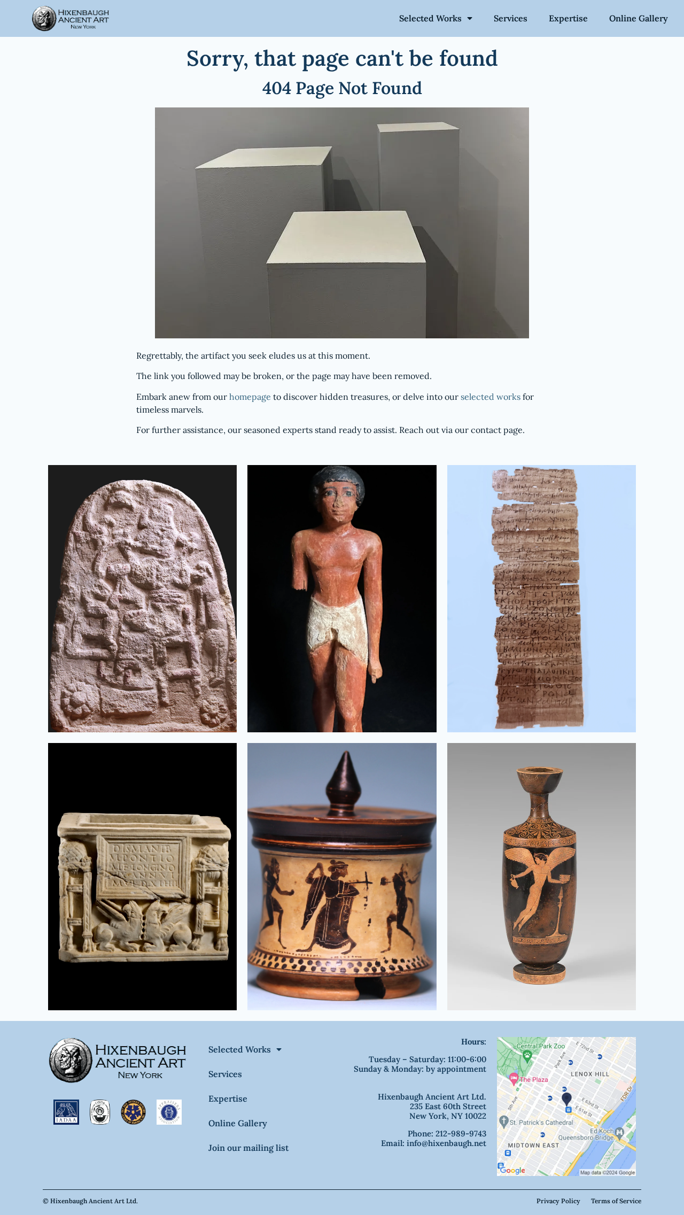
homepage (250, 396)
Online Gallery (638, 18)
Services (510, 18)
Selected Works (430, 18)
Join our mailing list (248, 1147)
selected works (490, 396)
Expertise (568, 18)
